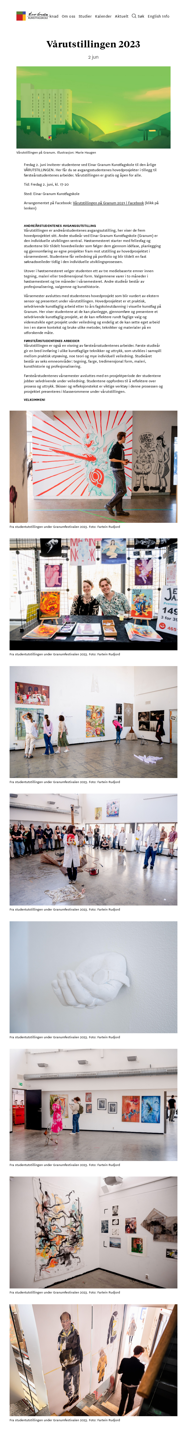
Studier (85, 16)
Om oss (68, 16)
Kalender (103, 16)
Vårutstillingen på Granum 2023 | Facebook (108, 202)
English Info (158, 16)
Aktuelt (122, 16)
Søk (141, 16)
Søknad (52, 16)
